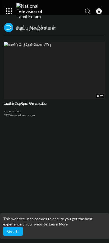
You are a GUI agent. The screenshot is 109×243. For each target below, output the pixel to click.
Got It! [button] (13, 231)
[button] (99, 11)
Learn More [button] (58, 224)
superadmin (12, 111)
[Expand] (9, 11)
